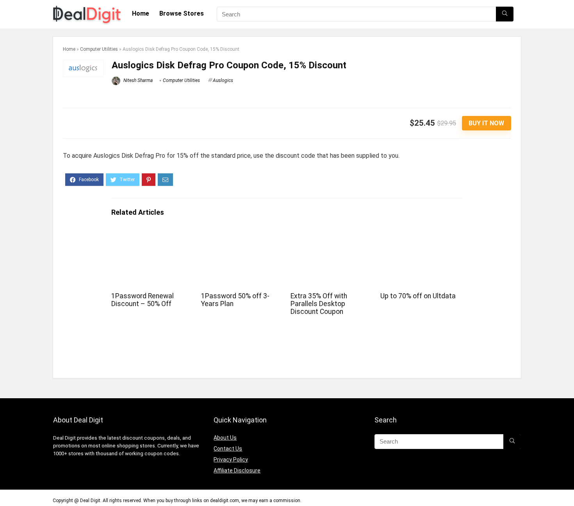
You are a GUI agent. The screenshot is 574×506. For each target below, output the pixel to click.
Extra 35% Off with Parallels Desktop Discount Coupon (319, 303)
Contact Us (228, 448)
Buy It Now (486, 123)
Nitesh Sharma (137, 80)
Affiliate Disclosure (237, 470)
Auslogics (223, 80)
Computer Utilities (99, 49)
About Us (225, 438)
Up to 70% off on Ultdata (418, 296)
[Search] (504, 14)
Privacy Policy (231, 459)
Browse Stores (181, 13)
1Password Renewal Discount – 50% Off (142, 300)
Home (140, 13)
